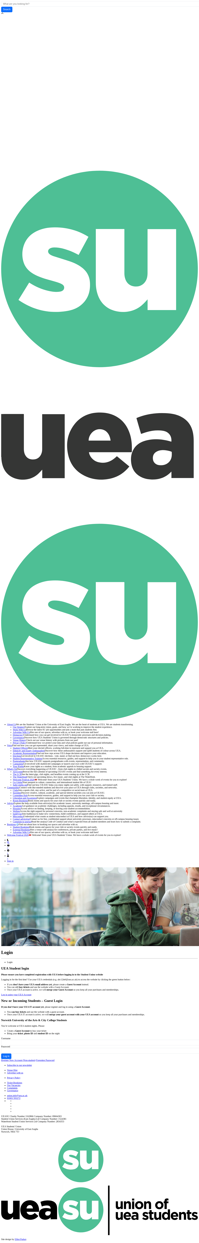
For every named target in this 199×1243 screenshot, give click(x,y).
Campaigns (18, 764)
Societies (17, 793)
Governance (18, 737)
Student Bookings (21, 827)
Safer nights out (20, 785)
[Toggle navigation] (8, 864)
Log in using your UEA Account (16, 994)
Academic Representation (24, 753)
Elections (17, 756)
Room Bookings (20, 800)
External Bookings (21, 829)
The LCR (17, 774)
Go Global (18, 782)
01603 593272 (13, 1098)
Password (5, 1046)
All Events (18, 771)
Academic (17, 806)
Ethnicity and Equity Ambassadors (29, 750)
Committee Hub (20, 795)
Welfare (16, 811)
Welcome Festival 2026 (23, 779)
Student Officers (20, 748)
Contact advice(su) (21, 819)
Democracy (18, 735)
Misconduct (18, 816)
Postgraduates (19, 761)
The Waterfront (20, 777)
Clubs (15, 790)
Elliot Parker (20, 1239)
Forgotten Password (45, 1060)
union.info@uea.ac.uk (17, 1095)
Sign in (10, 861)
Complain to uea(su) (22, 821)
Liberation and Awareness (25, 798)
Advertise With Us (21, 732)
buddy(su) (17, 814)
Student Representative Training (27, 758)
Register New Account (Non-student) (18, 1060)
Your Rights (18, 766)
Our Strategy (19, 727)
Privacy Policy (19, 743)
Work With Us (19, 729)
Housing (17, 808)
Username (5, 1038)
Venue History (19, 740)
